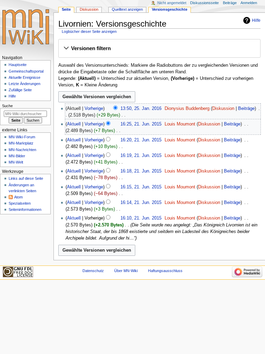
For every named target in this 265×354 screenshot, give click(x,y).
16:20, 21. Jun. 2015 (140, 140)
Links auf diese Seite (26, 178)
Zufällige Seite (20, 90)
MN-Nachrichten (22, 150)
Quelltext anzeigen (127, 9)
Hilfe (256, 20)
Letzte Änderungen (24, 84)
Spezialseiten (20, 203)
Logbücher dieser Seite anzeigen (89, 31)
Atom (18, 197)
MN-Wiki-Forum (22, 137)
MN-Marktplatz (21, 143)
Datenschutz (93, 271)
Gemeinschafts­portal (26, 71)
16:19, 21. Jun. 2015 (140, 155)
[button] (159, 48)
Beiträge (246, 108)
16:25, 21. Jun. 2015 (140, 124)
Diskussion (223, 108)
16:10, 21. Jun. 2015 (140, 218)
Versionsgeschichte (169, 9)
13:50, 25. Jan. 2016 (140, 108)
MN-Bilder (17, 156)
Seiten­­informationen (25, 209)
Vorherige (94, 108)
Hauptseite (18, 65)
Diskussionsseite (204, 3)
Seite (66, 9)
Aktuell (74, 124)
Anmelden (249, 3)
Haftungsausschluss (165, 271)
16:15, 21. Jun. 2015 (140, 187)
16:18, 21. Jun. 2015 (140, 171)
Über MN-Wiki (126, 271)
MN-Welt (16, 162)
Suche (7, 106)
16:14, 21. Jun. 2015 (140, 202)
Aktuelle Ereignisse (24, 77)
